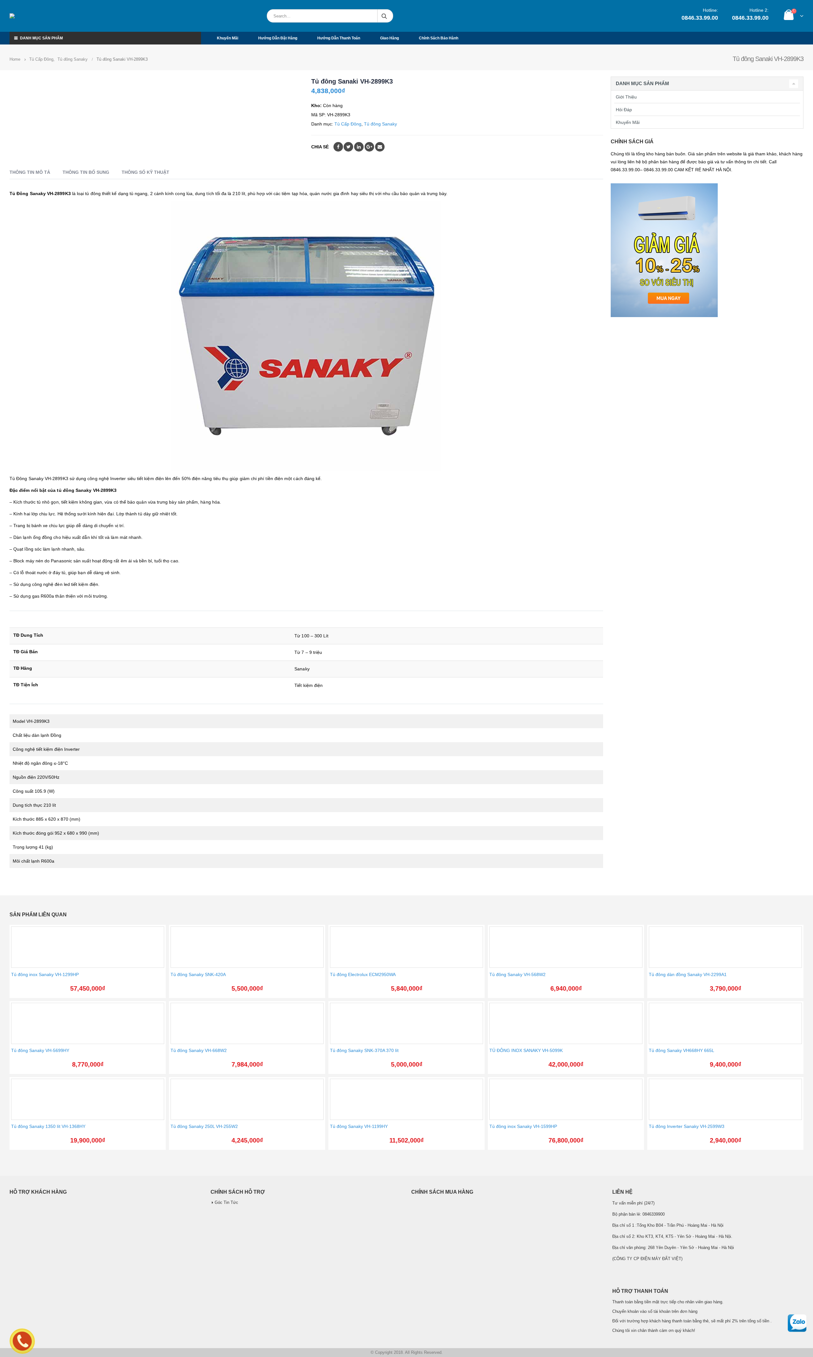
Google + (369, 147)
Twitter (348, 147)
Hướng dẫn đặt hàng (277, 38)
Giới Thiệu (626, 96)
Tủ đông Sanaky (380, 123)
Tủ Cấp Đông (347, 123)
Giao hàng (389, 38)
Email (380, 147)
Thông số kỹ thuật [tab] (145, 172)
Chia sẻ (320, 146)
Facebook (338, 147)
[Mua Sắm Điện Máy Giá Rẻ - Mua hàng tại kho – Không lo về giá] (40, 15)
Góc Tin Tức (226, 1202)
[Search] (385, 16)
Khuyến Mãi (628, 122)
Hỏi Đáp (624, 109)
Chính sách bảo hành (438, 38)
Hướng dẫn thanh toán (338, 38)
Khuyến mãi (227, 38)
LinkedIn (359, 147)
